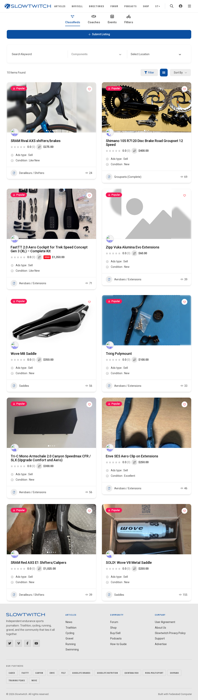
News (69, 622)
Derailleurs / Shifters (31, 173)
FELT (63, 672)
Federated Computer (180, 694)
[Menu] (189, 6)
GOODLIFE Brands (81, 672)
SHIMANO (174, 672)
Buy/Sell (77, 6)
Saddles (24, 385)
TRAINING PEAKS (17, 680)
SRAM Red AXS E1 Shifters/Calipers (38, 563)
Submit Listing (101, 34)
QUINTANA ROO (132, 672)
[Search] (172, 6)
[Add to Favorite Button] (89, 89)
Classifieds (72, 22)
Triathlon (71, 627)
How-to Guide (118, 644)
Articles (60, 6)
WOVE (34, 680)
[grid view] (164, 72)
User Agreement (165, 622)
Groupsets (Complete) (127, 176)
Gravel (69, 638)
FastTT (25, 672)
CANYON (39, 672)
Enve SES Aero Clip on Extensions (132, 456)
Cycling (70, 633)
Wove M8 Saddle (24, 354)
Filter (151, 72)
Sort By (178, 72)
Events (112, 22)
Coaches (94, 22)
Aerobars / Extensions (32, 283)
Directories (96, 6)
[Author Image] (15, 132)
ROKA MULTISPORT (154, 672)
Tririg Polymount (119, 354)
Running (71, 644)
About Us (160, 627)
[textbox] (140, 54)
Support (160, 638)
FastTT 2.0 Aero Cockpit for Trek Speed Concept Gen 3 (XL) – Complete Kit (49, 249)
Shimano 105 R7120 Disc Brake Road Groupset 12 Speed (144, 143)
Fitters (128, 22)
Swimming (72, 649)
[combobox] (156, 54)
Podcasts (130, 6)
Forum (114, 6)
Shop (146, 6)
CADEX (12, 672)
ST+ (157, 6)
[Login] (180, 6)
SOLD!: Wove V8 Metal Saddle (129, 563)
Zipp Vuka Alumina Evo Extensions (132, 247)
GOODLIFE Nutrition (107, 672)
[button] (12, 107)
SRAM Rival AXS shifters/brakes (36, 141)
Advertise (161, 644)
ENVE (52, 672)
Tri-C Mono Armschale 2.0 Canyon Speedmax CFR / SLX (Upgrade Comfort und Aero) (51, 458)
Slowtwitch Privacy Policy (170, 633)
